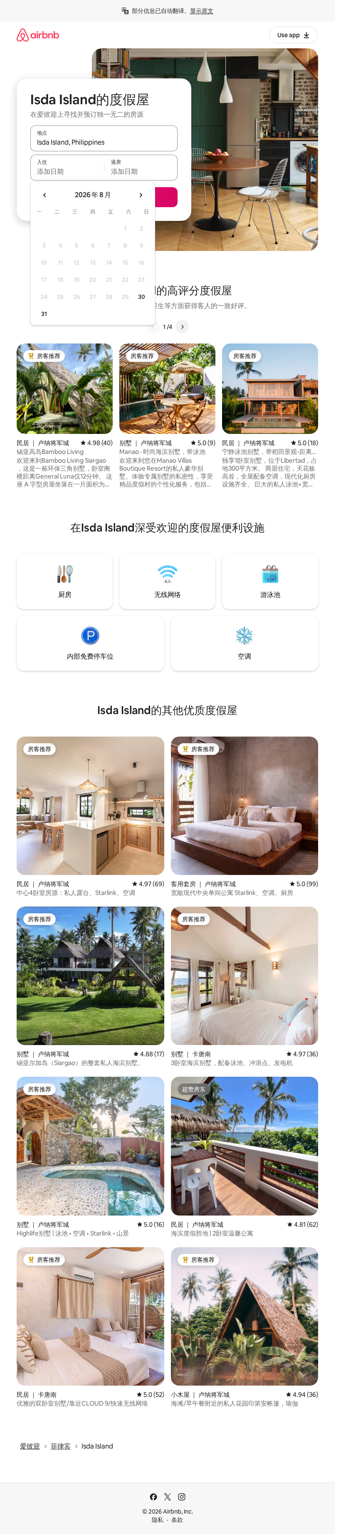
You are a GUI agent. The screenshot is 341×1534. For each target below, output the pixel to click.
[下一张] (182, 326)
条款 (177, 1520)
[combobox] (104, 142)
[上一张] (153, 326)
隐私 (157, 1520)
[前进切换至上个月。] (44, 195)
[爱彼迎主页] (38, 35)
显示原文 (201, 11)
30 (141, 297)
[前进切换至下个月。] (140, 195)
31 (44, 314)
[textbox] (67, 171)
